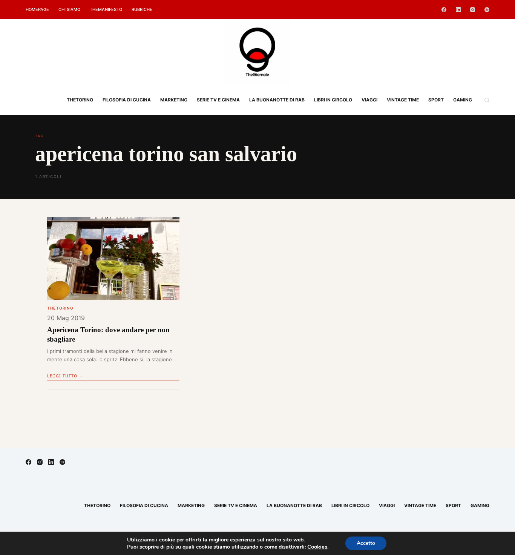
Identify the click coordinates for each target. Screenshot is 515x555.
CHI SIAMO (69, 9)
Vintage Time (403, 100)
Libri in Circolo (333, 100)
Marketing (173, 100)
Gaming (462, 100)
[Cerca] (486, 100)
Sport (436, 100)
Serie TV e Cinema (218, 100)
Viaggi (369, 100)
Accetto (366, 543)
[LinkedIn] (458, 9)
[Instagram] (472, 9)
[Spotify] (486, 9)
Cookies (317, 546)
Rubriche (142, 9)
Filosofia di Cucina (127, 100)
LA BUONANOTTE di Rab (277, 100)
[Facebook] (443, 9)
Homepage (37, 9)
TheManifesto (106, 9)
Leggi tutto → (65, 376)
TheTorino (80, 100)
